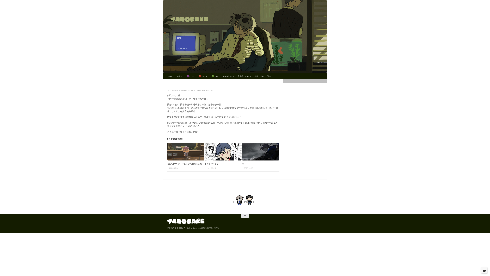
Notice (179, 76)
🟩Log (215, 76)
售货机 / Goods (244, 76)
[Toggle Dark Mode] (484, 270)
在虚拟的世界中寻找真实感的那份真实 (184, 163)
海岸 (269, 76)
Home (169, 76)
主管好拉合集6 (211, 163)
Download (227, 76)
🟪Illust (190, 76)
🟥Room (203, 76)
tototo (172, 90)
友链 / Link (259, 76)
